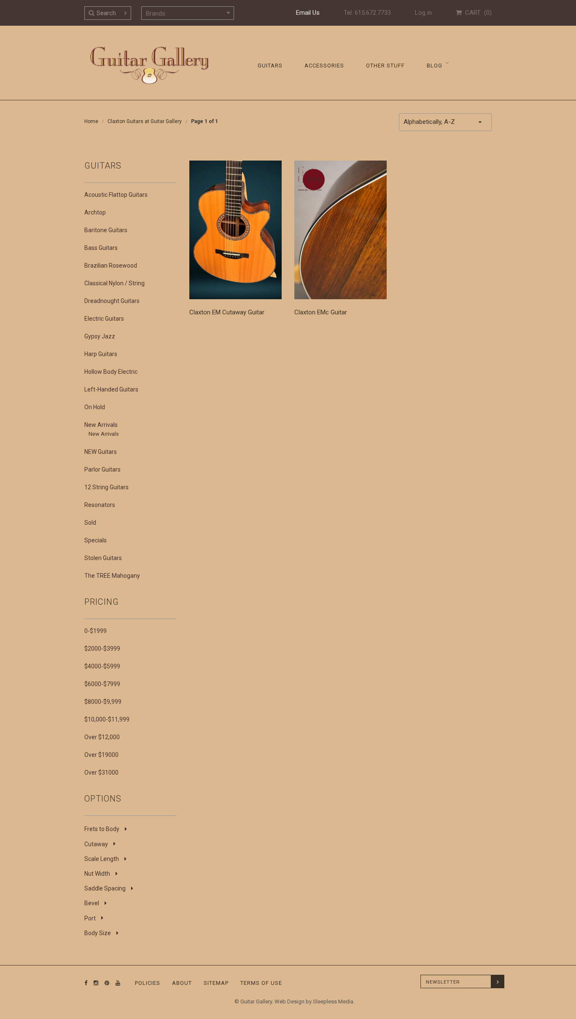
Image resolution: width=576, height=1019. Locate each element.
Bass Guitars (101, 247)
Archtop (95, 212)
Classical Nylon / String (114, 283)
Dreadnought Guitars (112, 301)
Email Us (308, 12)
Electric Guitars (104, 318)
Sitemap (216, 983)
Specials (95, 540)
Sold (90, 522)
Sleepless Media (333, 1001)
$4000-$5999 (102, 666)
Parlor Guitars (102, 469)
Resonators (99, 504)
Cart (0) (477, 12)
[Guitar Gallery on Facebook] (86, 983)
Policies (147, 983)
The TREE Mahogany (112, 575)
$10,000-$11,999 (106, 719)
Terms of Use (261, 983)
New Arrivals (101, 424)
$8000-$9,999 (102, 701)
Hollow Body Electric (110, 371)
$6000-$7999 (102, 684)
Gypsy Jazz (99, 336)
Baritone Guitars (105, 230)
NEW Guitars (100, 451)
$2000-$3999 (102, 648)
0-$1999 (95, 630)
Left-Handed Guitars (111, 389)
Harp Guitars (100, 354)
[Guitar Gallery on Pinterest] (105, 983)
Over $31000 (101, 772)
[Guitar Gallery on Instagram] (94, 983)
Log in (423, 12)
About (182, 983)
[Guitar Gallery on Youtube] (116, 983)
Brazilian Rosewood (110, 265)
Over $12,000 (102, 737)
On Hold (94, 407)
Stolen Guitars (103, 558)
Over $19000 (101, 754)
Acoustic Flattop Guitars (116, 194)
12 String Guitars (106, 487)
